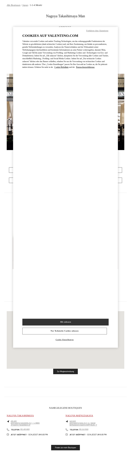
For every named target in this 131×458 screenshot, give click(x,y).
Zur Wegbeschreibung (67, 372)
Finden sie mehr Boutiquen (65, 447)
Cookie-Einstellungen (65, 340)
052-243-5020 (83, 429)
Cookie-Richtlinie (61, 67)
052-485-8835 (25, 429)
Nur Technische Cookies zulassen (64, 331)
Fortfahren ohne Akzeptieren (97, 31)
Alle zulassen (65, 322)
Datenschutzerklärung (85, 67)
